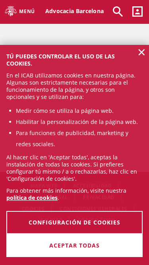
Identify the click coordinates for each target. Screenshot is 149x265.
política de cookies (32, 197)
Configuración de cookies (74, 222)
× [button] (141, 52)
